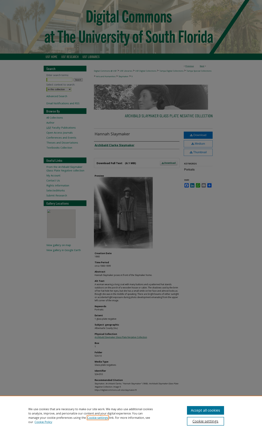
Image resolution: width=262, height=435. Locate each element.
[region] (131, 415)
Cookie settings (97, 418)
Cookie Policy (43, 422)
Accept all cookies (205, 410)
